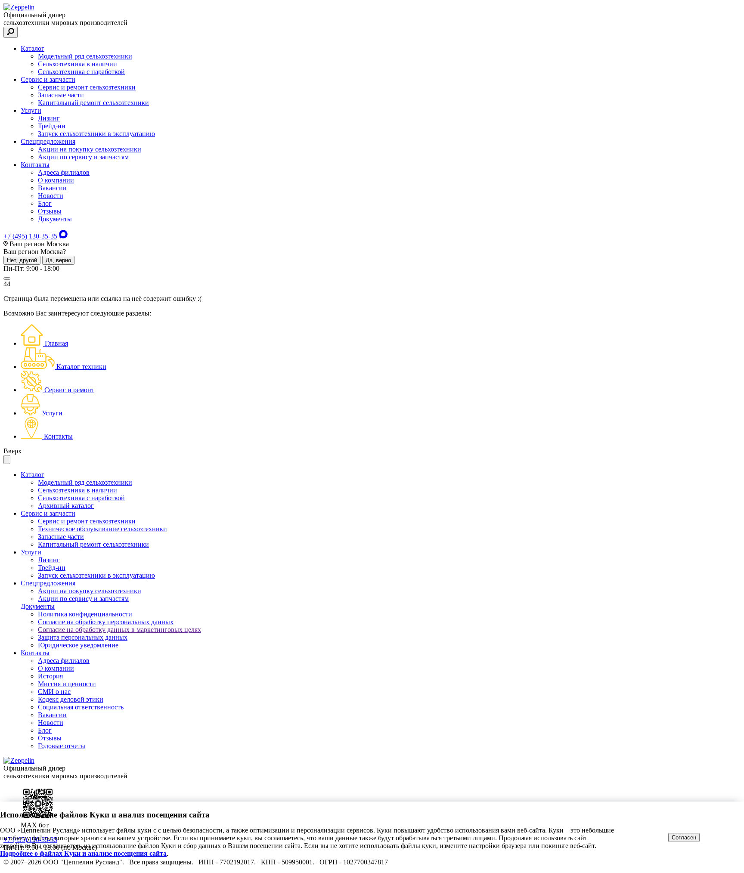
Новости (50, 195)
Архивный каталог (66, 505)
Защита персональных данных (82, 637)
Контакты (35, 164)
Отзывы (50, 211)
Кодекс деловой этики (70, 699)
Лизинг (49, 118)
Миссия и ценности (67, 683)
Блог (45, 203)
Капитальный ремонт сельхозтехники (93, 102)
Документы (55, 219)
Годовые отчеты (61, 745)
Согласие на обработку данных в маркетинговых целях (119, 629)
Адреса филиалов (64, 172)
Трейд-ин (51, 126)
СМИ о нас (54, 691)
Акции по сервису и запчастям (83, 157)
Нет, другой (22, 260)
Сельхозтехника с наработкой (81, 71)
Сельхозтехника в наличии (77, 64)
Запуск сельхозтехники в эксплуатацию (96, 133)
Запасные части (61, 95)
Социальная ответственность (81, 707)
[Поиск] (10, 32)
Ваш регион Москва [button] (38, 244)
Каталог (32, 48)
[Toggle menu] (6, 278)
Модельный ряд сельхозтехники (85, 56)
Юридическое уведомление (78, 645)
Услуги (31, 110)
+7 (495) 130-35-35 (30, 236)
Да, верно (58, 260)
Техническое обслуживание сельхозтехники (102, 528)
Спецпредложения (48, 141)
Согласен (684, 837)
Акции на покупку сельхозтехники (89, 149)
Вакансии (52, 188)
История (50, 676)
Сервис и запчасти (48, 79)
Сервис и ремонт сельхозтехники (87, 87)
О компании (56, 180)
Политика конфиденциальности (85, 614)
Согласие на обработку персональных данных (106, 621)
